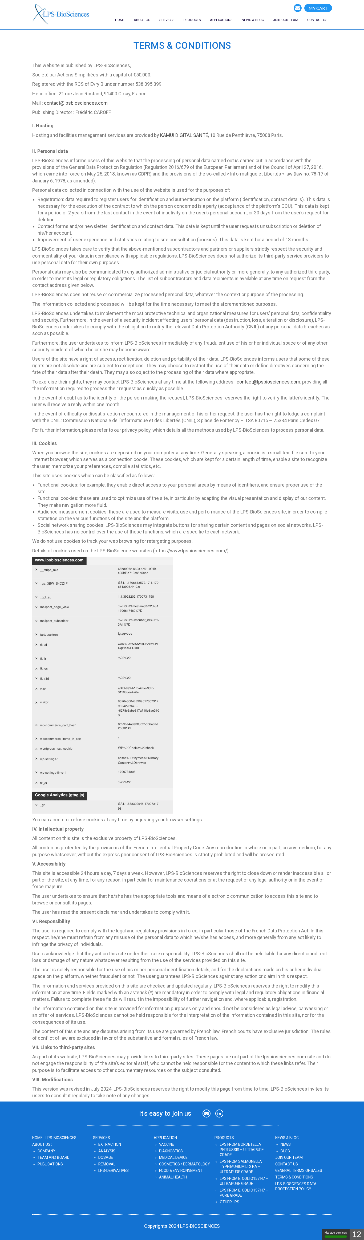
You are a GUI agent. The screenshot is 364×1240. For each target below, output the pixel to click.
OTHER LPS (229, 1202)
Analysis (106, 1151)
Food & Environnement (181, 1170)
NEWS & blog (253, 20)
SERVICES (167, 20)
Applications (221, 20)
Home (120, 20)
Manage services (336, 1232)
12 (356, 1234)
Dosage (105, 1157)
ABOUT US (142, 20)
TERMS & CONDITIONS (294, 1177)
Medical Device (173, 1157)
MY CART (318, 8)
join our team (285, 20)
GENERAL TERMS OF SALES (298, 1170)
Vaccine (166, 1144)
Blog (285, 1151)
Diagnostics (171, 1151)
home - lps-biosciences (54, 1138)
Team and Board (54, 1157)
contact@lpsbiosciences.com (76, 103)
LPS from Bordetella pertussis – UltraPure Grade (242, 1149)
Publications (50, 1164)
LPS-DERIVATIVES (113, 1170)
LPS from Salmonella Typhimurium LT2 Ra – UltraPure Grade (241, 1166)
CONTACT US (317, 20)
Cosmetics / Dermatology (184, 1164)
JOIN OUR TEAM (289, 1157)
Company (46, 1151)
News (286, 1144)
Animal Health (173, 1177)
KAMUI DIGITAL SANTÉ (184, 135)
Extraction (109, 1144)
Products (192, 20)
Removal (106, 1164)
